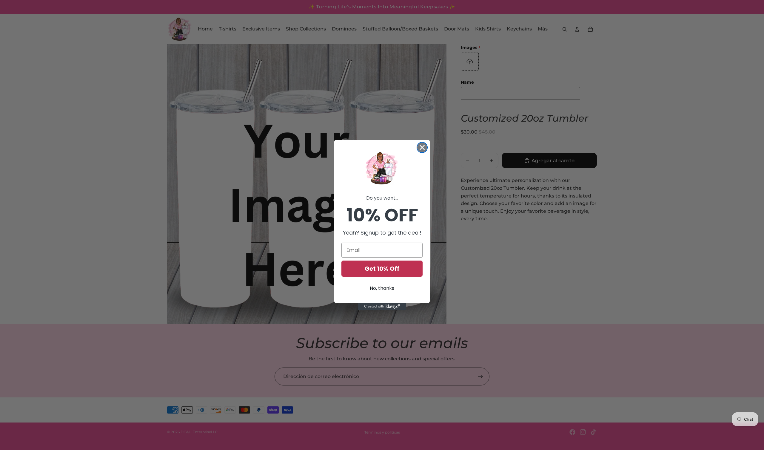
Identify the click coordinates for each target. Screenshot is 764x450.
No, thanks (382, 288)
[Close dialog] (422, 147)
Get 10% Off (382, 268)
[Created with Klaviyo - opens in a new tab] (382, 306)
